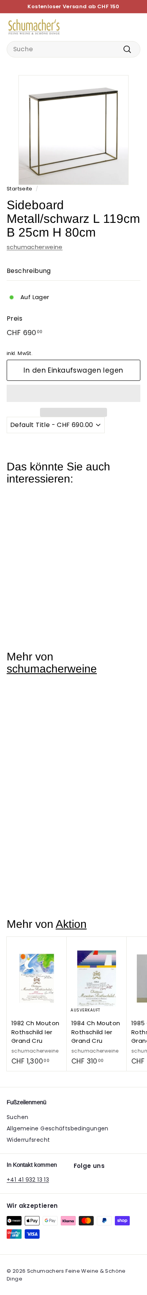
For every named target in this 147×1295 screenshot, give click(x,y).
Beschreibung (29, 270)
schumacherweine (35, 247)
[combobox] (73, 49)
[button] (73, 393)
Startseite (20, 188)
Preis (14, 318)
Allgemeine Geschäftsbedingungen (58, 1128)
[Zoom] (121, 177)
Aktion (71, 924)
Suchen (17, 1117)
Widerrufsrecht (28, 1140)
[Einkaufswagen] (134, 27)
